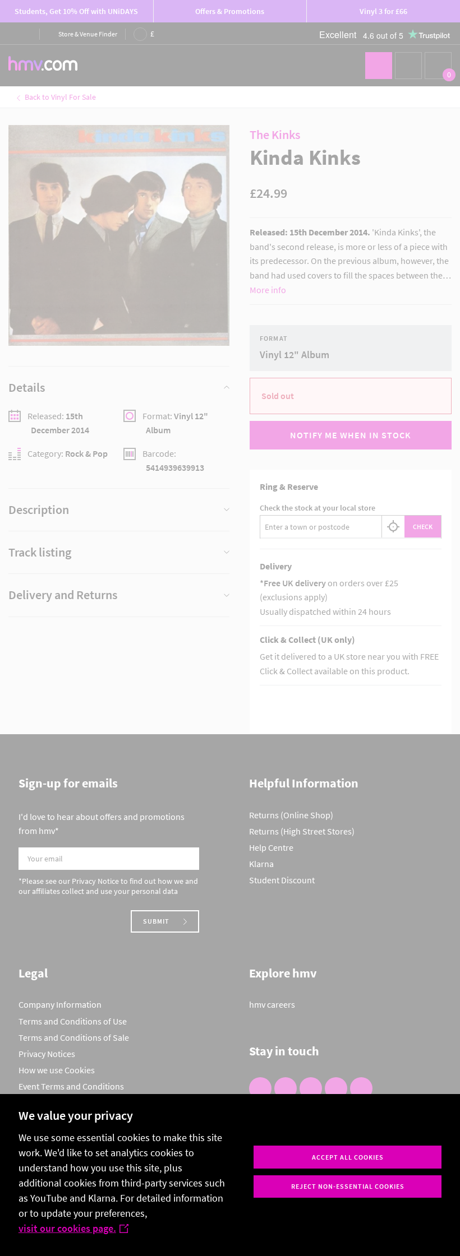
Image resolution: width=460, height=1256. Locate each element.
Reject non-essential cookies (347, 1186)
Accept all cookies (348, 1157)
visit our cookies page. (67, 1228)
